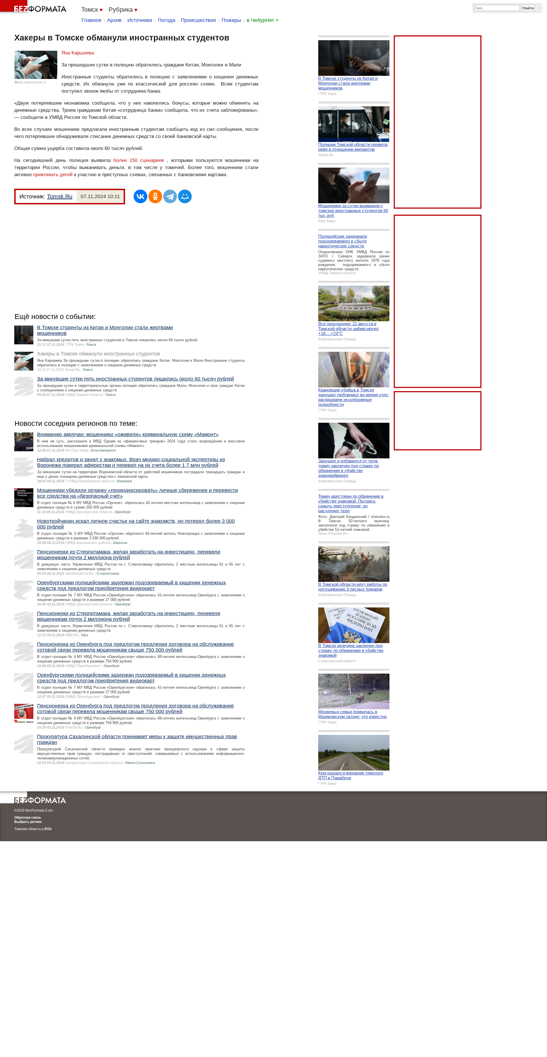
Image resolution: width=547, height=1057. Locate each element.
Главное (91, 20)
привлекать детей (53, 174)
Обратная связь (27, 818)
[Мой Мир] (185, 196)
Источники (139, 20)
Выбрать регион (28, 822)
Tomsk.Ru (59, 196)
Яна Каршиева (78, 53)
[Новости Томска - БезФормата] (34, 7)
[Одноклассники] (155, 196)
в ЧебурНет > (263, 20)
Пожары (231, 20)
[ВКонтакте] (140, 196)
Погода (166, 20)
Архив (114, 20)
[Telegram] (170, 196)
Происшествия (198, 20)
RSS (48, 829)
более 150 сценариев (138, 160)
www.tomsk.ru (35, 82)
